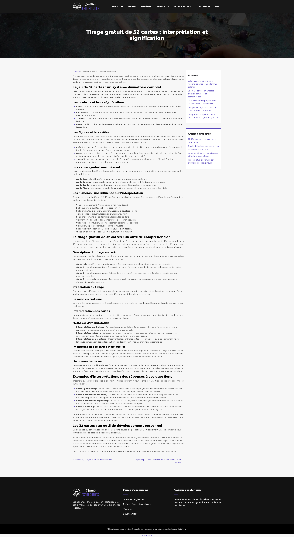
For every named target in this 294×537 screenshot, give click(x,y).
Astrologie (117, 6)
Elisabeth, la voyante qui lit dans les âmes (93, 460)
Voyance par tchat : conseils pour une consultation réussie (158, 461)
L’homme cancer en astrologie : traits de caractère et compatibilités (202, 94)
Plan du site (147, 535)
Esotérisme (147, 6)
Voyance (132, 6)
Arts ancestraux (182, 6)
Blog (217, 6)
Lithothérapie (203, 6)
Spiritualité (163, 6)
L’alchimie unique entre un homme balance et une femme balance (202, 84)
